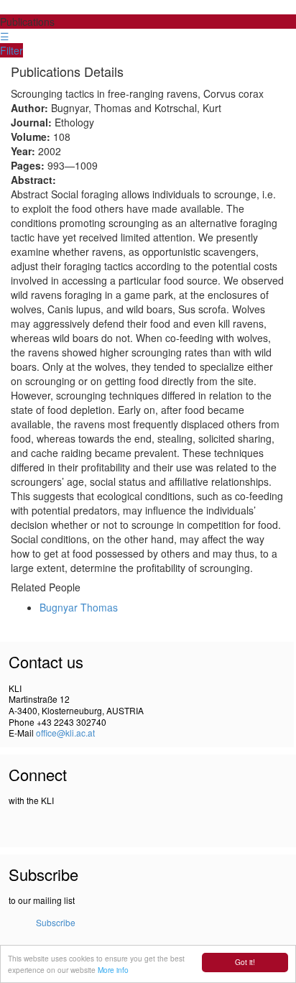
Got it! (245, 961)
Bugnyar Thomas (79, 607)
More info (113, 969)
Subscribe (55, 922)
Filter (11, 50)
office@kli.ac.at (65, 732)
